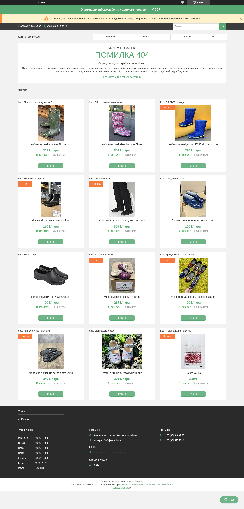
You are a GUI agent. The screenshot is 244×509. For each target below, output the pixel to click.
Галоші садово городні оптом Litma (193, 220)
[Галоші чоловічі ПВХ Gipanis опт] (51, 275)
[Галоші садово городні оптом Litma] (193, 199)
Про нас (188, 36)
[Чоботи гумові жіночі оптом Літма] (122, 123)
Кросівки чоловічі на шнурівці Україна (122, 220)
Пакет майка (193, 372)
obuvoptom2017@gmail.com (107, 440)
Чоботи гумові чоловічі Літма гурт (51, 144)
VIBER (156, 9)
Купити (51, 165)
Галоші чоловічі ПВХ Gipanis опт (51, 296)
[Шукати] (222, 26)
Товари (146, 36)
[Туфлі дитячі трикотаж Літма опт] (122, 351)
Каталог (25, 419)
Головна (110, 36)
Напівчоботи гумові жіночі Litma (51, 220)
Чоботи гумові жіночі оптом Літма (122, 144)
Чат (232, 499)
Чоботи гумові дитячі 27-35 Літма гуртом (193, 144)
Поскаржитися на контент (131, 484)
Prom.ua (139, 481)
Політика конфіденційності (159, 484)
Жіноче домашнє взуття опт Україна (193, 296)
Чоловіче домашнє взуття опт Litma (51, 372)
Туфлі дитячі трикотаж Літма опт (122, 372)
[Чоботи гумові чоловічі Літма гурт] (51, 123)
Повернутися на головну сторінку (122, 77)
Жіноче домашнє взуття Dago (122, 296)
